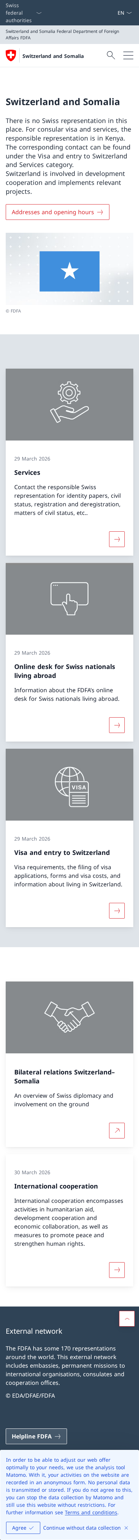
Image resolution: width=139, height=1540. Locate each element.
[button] (127, 1319)
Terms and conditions (91, 1512)
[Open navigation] (128, 55)
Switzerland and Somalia (53, 56)
